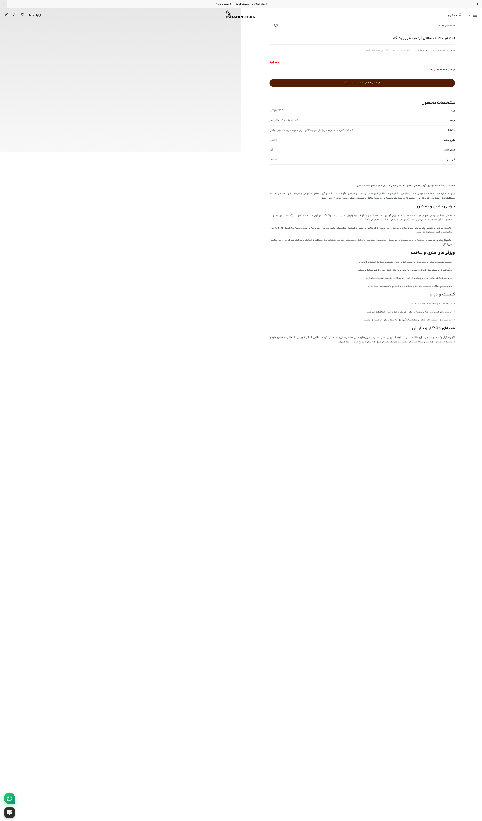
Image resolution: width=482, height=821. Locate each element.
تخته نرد (440, 50)
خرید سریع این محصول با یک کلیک (362, 83)
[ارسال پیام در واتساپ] (9, 798)
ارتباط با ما (35, 14)
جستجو (452, 14)
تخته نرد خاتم (423, 50)
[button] (471, 15)
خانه (452, 50)
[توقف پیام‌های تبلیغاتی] (478, 4)
